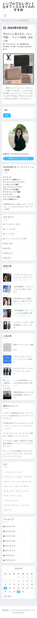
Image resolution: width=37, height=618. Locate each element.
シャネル (18, 477)
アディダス (28, 477)
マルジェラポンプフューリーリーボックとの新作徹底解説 (23, 359)
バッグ (9, 234)
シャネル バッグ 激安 (11, 184)
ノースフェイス (9, 472)
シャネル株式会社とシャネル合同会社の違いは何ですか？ (23, 383)
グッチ (12, 496)
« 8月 (5, 596)
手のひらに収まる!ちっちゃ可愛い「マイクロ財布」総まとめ (18, 37)
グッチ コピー (8, 194)
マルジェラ (8, 510)
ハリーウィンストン (11, 500)
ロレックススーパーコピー (13, 187)
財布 (14, 46)
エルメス (7, 482)
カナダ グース (9, 491)
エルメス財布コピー (10, 199)
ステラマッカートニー (12, 505)
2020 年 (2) (9, 555)
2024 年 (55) (10, 536)
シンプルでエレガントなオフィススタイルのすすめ (18, 6)
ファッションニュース (16, 239)
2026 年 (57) (10, 526)
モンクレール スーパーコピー (14, 182)
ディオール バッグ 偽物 (11, 192)
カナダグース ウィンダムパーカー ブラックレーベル (23, 371)
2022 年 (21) (10, 546)
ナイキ (19, 472)
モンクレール (27, 482)
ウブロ (16, 486)
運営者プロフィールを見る (18, 159)
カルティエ (8, 486)
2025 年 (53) (10, 531)
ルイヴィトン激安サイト (12, 180)
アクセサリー (12, 224)
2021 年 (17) (10, 551)
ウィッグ (10, 229)
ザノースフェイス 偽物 (11, 197)
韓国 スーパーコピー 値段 (23, 345)
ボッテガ (25, 505)
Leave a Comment (26, 46)
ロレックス (16, 482)
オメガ (6, 496)
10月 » (9, 596)
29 (18, 592)
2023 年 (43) (10, 541)
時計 (9, 243)
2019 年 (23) (10, 560)
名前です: (6, 154)
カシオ (19, 496)
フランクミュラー (22, 491)
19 (5, 588)
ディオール (7, 177)
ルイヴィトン (9, 477)
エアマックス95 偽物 (10, 189)
